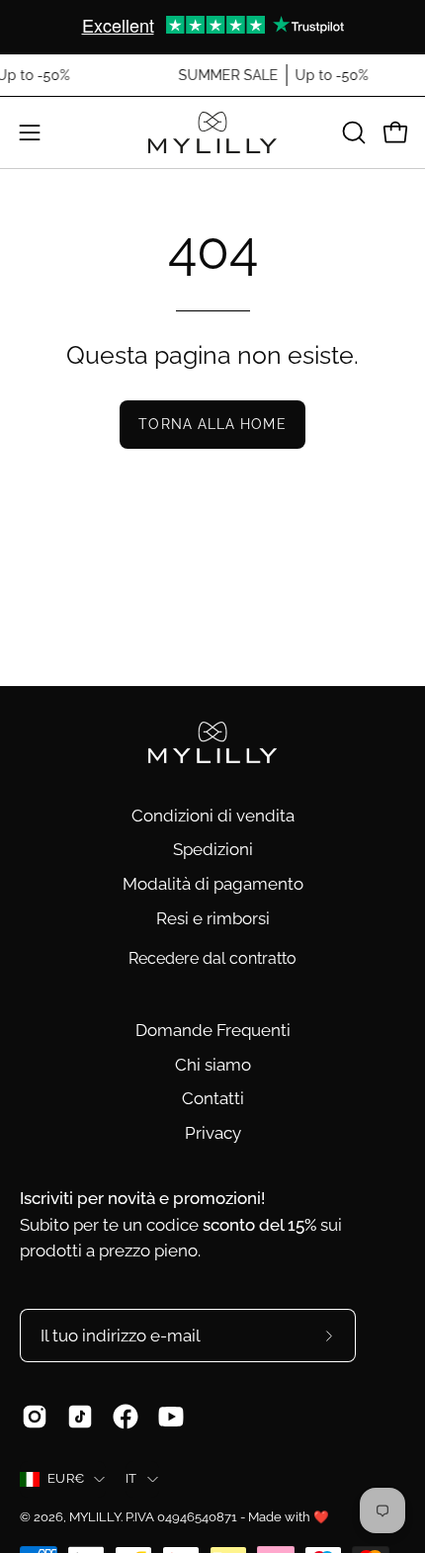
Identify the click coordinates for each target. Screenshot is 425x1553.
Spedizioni (213, 849)
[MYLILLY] (212, 132)
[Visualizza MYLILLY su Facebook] (125, 1416)
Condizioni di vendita (213, 815)
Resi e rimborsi (213, 918)
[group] (212, 26)
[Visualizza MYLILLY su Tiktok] (80, 1416)
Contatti (213, 1098)
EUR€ (65, 1478)
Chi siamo (213, 1065)
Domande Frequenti (213, 1030)
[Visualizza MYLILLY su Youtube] (171, 1416)
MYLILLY (95, 1517)
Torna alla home (212, 423)
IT (131, 1478)
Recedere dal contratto (212, 958)
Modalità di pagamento (213, 884)
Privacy (213, 1133)
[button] (352, 132)
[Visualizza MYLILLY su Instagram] (34, 1416)
